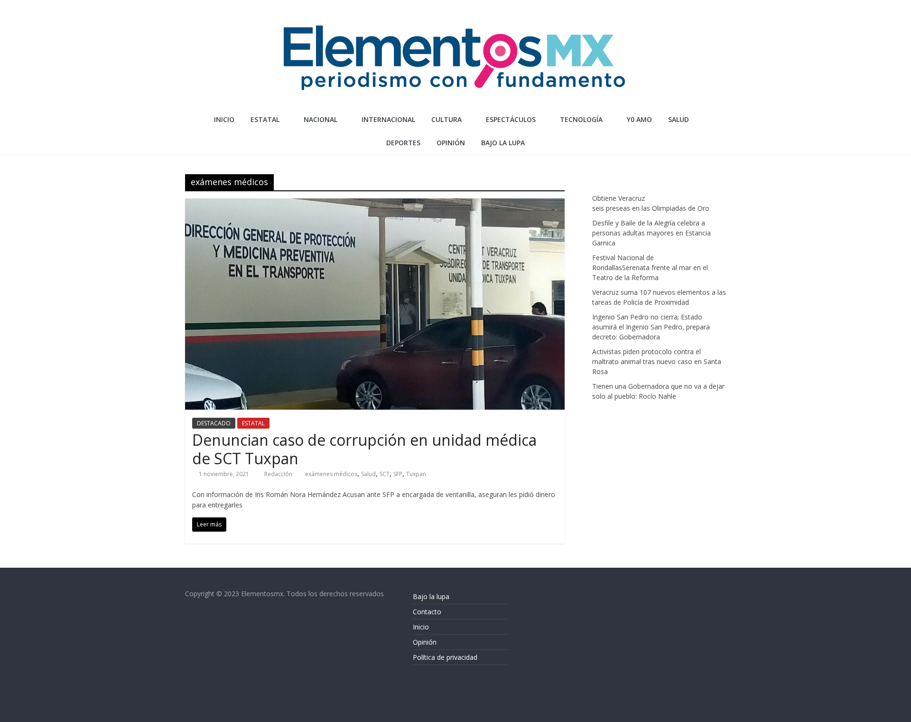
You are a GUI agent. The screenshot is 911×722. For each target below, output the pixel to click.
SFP (397, 474)
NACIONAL (320, 119)
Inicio (224, 119)
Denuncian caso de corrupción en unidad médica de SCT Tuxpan (364, 449)
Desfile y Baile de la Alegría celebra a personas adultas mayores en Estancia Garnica (651, 232)
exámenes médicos (331, 474)
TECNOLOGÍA (581, 119)
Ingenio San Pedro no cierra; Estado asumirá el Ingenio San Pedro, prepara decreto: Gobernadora (651, 326)
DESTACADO (214, 423)
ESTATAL (265, 119)
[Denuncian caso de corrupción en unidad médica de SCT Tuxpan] (375, 204)
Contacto (427, 611)
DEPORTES (403, 142)
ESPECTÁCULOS (511, 119)
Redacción (279, 474)
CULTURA (446, 119)
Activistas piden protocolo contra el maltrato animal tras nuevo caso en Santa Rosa (656, 361)
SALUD (678, 119)
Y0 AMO (639, 119)
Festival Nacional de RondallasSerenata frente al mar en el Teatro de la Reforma (650, 267)
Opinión (425, 642)
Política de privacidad (445, 657)
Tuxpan (416, 474)
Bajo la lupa (503, 142)
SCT (385, 474)
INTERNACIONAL (388, 119)
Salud (368, 474)
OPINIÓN (451, 142)
